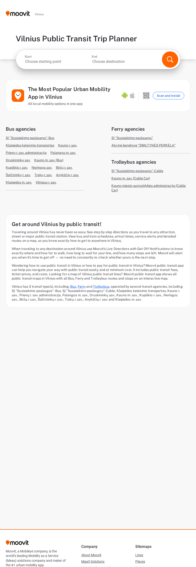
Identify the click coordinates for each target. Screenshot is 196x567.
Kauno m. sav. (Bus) (48, 160)
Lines (139, 555)
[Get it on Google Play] (125, 95)
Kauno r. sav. (67, 145)
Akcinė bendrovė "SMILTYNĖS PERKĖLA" (143, 145)
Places (140, 561)
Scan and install (168, 95)
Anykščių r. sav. (67, 175)
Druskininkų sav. (18, 160)
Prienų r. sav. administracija (26, 153)
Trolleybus (101, 286)
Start (28, 56)
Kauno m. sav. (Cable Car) (130, 178)
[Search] (170, 59)
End (94, 56)
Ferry (82, 286)
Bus (73, 286)
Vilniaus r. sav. (46, 182)
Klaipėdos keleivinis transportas (30, 145)
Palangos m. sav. (63, 153)
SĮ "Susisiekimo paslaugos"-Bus (30, 138)
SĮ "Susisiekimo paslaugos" (132, 138)
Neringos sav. (42, 167)
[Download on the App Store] (132, 95)
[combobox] (58, 61)
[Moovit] (18, 14)
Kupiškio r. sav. (17, 167)
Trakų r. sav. (43, 175)
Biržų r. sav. (64, 167)
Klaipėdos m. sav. (19, 182)
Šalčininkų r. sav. (18, 175)
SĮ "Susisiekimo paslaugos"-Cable (137, 171)
